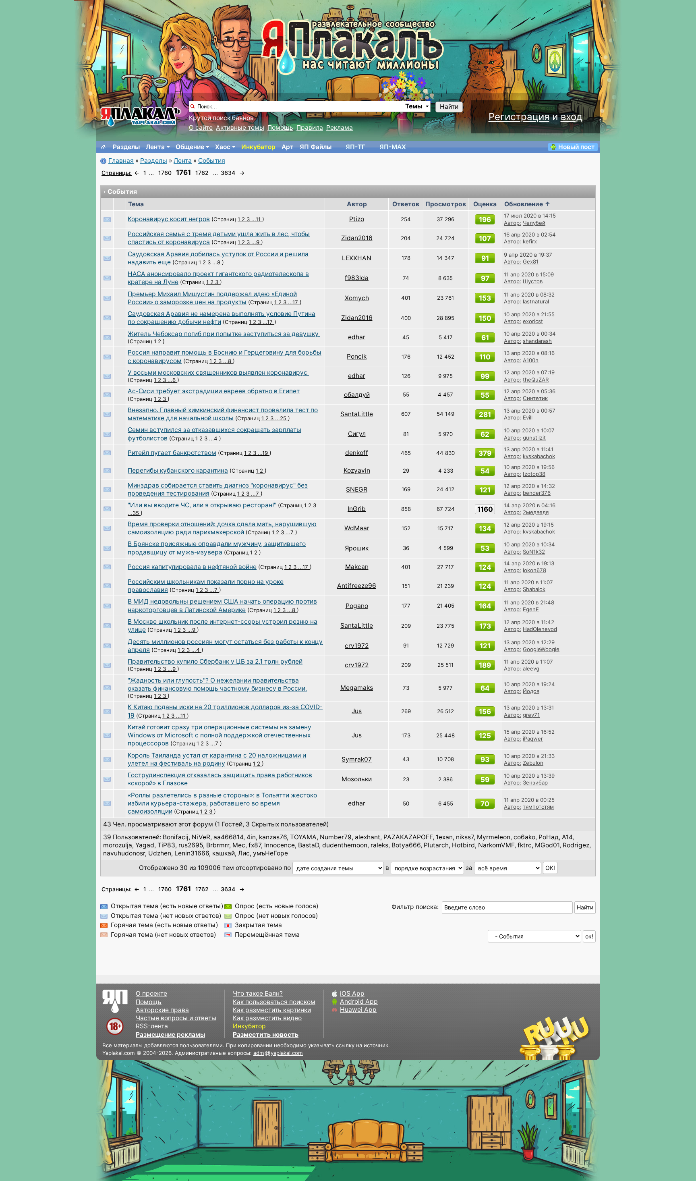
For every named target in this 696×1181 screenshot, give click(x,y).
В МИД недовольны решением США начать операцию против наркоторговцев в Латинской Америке (222, 605)
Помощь (280, 127)
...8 (217, 262)
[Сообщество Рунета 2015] (555, 1038)
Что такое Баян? (258, 993)
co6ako (524, 837)
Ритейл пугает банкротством (172, 453)
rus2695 (190, 845)
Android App (359, 1001)
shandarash (537, 341)
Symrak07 (357, 759)
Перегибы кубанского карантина (178, 470)
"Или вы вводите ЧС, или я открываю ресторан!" (202, 505)
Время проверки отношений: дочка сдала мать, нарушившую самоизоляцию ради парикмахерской (222, 528)
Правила (309, 127)
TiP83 (166, 845)
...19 (263, 453)
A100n (531, 360)
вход (571, 116)
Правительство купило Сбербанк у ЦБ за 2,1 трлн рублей (215, 661)
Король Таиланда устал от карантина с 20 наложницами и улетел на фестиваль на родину (217, 759)
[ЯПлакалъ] (140, 116)
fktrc (525, 845)
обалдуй (357, 395)
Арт (288, 147)
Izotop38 (534, 474)
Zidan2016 (357, 238)
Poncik (357, 356)
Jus (357, 711)
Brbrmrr (217, 845)
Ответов (405, 204)
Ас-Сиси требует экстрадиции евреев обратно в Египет (214, 391)
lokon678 (534, 570)
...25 (281, 418)
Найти (449, 106)
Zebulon (533, 763)
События (211, 160)
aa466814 (228, 837)
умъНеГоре (270, 853)
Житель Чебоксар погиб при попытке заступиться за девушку (224, 334)
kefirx (530, 241)
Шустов (533, 281)
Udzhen (159, 853)
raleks (379, 845)
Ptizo (356, 219)
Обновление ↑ (527, 204)
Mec (238, 845)
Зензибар (535, 782)
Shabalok (534, 589)
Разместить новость (265, 1034)
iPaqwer (533, 738)
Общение (190, 147)
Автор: (512, 223)
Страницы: (117, 172)
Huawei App (358, 1009)
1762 (202, 172)
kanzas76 (273, 837)
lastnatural (536, 301)
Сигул (357, 434)
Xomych (357, 298)
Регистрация (519, 116)
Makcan (357, 567)
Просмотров (445, 204)
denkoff (356, 453)
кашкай (223, 853)
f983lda (357, 278)
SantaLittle (356, 414)
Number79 (336, 837)
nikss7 (465, 837)
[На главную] (103, 147)
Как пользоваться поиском (274, 1002)
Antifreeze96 (356, 585)
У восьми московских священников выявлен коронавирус (218, 372)
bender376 (537, 493)
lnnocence (279, 845)
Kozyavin (357, 470)
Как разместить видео (267, 1018)
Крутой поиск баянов (221, 118)
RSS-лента (152, 1026)
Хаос (222, 147)
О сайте (201, 127)
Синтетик (535, 398)
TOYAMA (303, 837)
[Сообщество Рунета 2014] (580, 1038)
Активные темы (240, 127)
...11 (256, 219)
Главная (121, 160)
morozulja (117, 845)
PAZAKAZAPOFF (408, 837)
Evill (527, 417)
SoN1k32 (534, 551)
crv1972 (357, 646)
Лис (244, 853)
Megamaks (356, 687)
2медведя (536, 512)
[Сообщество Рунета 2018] (531, 1038)
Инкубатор (258, 147)
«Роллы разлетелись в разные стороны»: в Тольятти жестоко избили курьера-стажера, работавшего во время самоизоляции (222, 803)
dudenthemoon (344, 845)
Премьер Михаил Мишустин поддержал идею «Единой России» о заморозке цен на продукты (212, 298)
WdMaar (356, 528)
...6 (172, 380)
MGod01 (547, 845)
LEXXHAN (356, 258)
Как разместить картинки (272, 1010)
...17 (294, 302)
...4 (214, 438)
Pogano (357, 606)
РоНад (549, 837)
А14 (567, 837)
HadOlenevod (540, 629)
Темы (414, 106)
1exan (444, 837)
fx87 (255, 845)
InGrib (357, 509)
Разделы (126, 147)
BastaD (308, 845)
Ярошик (357, 548)
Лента (155, 147)
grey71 (531, 715)
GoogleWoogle (541, 649)
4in (251, 837)
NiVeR (201, 837)
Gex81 (531, 261)
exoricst (533, 321)
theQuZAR (536, 379)
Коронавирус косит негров (169, 219)
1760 (165, 172)
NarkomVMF (496, 845)
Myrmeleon (493, 837)
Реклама (339, 127)
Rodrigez (576, 845)
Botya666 (406, 845)
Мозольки (357, 779)
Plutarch (436, 845)
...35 (134, 513)
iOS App (352, 993)
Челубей (534, 223)
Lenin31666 (191, 853)
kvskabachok (539, 456)
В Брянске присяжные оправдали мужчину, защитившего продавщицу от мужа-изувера (217, 548)
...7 (256, 493)
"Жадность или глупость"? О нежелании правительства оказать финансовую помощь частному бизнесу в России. (217, 684)
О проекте (151, 993)
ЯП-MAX (392, 147)
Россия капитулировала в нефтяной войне (192, 567)
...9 (256, 242)
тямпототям (538, 806)
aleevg (531, 668)
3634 (228, 172)
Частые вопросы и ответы (176, 1018)
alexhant (367, 837)
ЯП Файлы (315, 147)
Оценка (485, 204)
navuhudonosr (124, 853)
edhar (356, 337)
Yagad (144, 845)
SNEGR (356, 489)
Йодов (531, 691)
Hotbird (463, 845)
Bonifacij (175, 837)
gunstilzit (534, 437)
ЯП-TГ (355, 147)
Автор (357, 204)
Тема (136, 204)
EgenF (531, 609)
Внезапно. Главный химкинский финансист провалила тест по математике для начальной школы (223, 414)
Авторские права (162, 1010)
